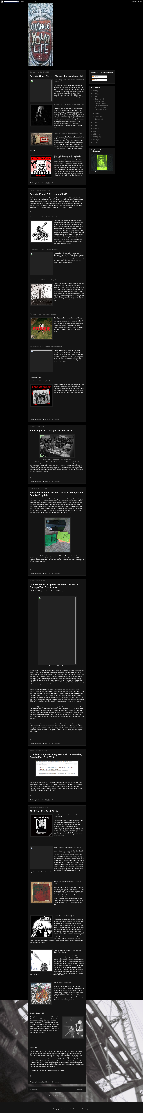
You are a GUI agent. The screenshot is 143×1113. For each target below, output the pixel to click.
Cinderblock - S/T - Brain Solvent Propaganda (43, 249)
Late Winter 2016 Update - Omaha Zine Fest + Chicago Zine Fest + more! (54, 585)
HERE (32, 790)
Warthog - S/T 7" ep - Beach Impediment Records (69, 104)
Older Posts (80, 1089)
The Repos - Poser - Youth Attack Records (43, 314)
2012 (95, 131)
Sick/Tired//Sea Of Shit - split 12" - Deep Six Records (46, 346)
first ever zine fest (69, 782)
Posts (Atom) (61, 1096)
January (98, 119)
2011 (95, 134)
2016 (95, 96)
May (96, 113)
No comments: (56, 183)
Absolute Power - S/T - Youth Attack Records (43, 217)
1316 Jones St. (62, 784)
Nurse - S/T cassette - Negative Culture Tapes (68, 133)
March (97, 116)
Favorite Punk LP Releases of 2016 (48, 194)
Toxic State (61, 952)
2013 (95, 128)
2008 (95, 142)
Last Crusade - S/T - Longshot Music (41, 381)
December (98, 99)
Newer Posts (34, 1089)
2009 (95, 140)
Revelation (77, 847)
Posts (96, 76)
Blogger (87, 1109)
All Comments (98, 80)
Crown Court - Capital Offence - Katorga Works (44, 280)
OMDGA (72, 708)
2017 (95, 93)
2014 (95, 125)
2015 (95, 122)
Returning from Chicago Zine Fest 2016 (51, 430)
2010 (95, 137)
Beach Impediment (65, 982)
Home (57, 1089)
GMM (73, 916)
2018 (95, 91)
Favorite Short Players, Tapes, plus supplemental (56, 76)
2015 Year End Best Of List (44, 811)
